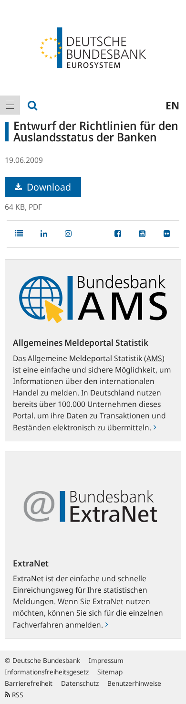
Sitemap (110, 671)
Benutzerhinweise (134, 683)
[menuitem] (10, 105)
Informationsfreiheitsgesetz (47, 671)
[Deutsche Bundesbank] (93, 47)
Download (47, 187)
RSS (16, 694)
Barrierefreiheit (28, 683)
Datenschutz (80, 683)
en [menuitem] (172, 105)
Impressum (106, 660)
